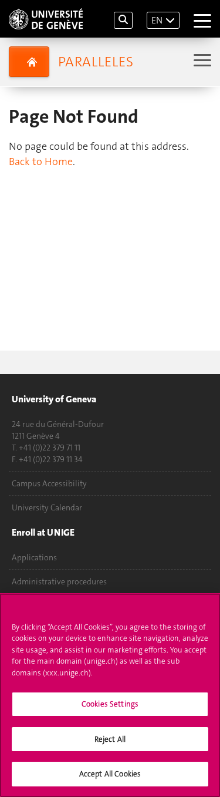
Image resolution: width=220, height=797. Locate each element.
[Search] (123, 20)
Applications (34, 557)
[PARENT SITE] (29, 61)
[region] (110, 695)
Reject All (110, 739)
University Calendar (47, 507)
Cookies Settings (110, 704)
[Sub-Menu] (201, 61)
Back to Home (41, 161)
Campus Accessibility (49, 483)
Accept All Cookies (110, 774)
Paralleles (95, 62)
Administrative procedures (59, 581)
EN (157, 20)
